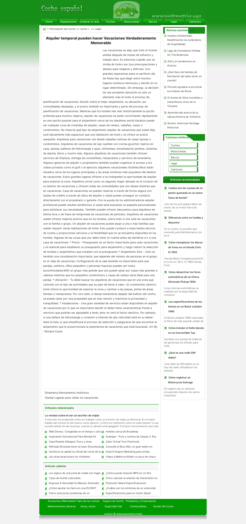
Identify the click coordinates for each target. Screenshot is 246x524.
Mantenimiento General (61, 506)
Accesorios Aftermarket (62, 501)
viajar (174, 21)
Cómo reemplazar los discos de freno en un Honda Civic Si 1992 (185, 247)
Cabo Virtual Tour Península (122, 441)
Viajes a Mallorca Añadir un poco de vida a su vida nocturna (130, 457)
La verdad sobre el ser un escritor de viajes (72, 415)
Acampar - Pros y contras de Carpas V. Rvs (131, 436)
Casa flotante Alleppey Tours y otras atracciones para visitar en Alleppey (70, 442)
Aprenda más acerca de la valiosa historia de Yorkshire (184, 114)
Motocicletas (131, 21)
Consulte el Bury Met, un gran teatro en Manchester (128, 447)
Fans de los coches (88, 501)
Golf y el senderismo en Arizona (181, 63)
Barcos (153, 21)
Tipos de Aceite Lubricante (65, 478)
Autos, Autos (88, 506)
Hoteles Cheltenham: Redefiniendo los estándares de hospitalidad (184, 40)
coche (83, 28)
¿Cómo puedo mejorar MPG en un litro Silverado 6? (128, 473)
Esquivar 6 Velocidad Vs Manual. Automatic (74, 483)
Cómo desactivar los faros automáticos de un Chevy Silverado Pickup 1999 (184, 276)
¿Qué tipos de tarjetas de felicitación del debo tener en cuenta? (184, 76)
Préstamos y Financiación (141, 501)
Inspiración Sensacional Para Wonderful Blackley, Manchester (72, 437)
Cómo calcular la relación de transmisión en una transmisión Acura (131, 478)
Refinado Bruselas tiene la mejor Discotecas (75, 446)
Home (49, 21)
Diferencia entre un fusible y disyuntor (185, 220)
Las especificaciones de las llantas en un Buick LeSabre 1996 (185, 306)
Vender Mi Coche (163, 506)
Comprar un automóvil (89, 21)
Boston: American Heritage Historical (183, 125)
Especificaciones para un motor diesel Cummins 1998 (128, 494)
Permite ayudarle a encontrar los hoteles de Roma (184, 89)
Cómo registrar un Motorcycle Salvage (180, 380)
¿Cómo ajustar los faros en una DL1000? (72, 488)
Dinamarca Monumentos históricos (67, 392)
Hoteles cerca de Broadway (122, 431)
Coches (110, 21)
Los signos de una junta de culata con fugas (74, 473)
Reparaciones (68, 21)
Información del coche (62, 28)
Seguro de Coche (113, 501)
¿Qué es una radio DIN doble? (181, 355)
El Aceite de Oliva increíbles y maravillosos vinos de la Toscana (184, 102)
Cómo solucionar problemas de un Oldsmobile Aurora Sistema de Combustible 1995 (74, 494)
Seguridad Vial (113, 506)
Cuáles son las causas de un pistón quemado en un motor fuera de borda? (185, 192)
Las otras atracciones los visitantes (69, 456)
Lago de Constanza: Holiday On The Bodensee (183, 52)
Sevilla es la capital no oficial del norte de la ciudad (75, 452)
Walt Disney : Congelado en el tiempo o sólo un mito (75, 432)
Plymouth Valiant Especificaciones (126, 483)
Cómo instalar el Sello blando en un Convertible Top (186, 330)
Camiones (195, 21)
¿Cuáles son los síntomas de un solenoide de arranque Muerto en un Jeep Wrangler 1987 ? (130, 489)
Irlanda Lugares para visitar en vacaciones (72, 397)
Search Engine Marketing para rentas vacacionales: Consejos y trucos (127, 452)
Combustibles (138, 506)
